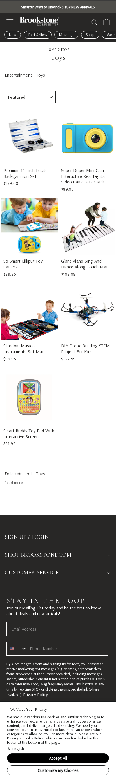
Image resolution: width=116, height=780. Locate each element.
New (12, 34)
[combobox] (17, 648)
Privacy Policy (35, 694)
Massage (66, 34)
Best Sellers (37, 34)
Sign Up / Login (27, 537)
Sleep (90, 34)
